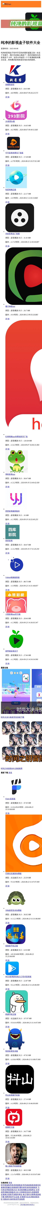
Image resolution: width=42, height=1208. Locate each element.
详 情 (7, 97)
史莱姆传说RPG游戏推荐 (29, 1192)
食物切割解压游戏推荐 (10, 1187)
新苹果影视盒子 (11, 651)
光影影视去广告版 (12, 234)
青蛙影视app (10, 474)
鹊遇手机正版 (10, 1014)
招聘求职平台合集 (12, 1197)
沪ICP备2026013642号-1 (27, 1204)
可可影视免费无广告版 (14, 153)
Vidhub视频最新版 (12, 577)
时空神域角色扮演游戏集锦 (11, 1185)
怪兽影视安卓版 (11, 1051)
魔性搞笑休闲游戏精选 (28, 1187)
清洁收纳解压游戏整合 (26, 1190)
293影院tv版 (10, 121)
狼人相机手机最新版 (13, 1166)
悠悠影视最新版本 (12, 511)
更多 (10, 773)
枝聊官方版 (9, 1127)
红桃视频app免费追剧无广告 (16, 437)
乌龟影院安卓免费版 (13, 910)
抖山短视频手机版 (12, 1095)
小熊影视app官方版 (12, 614)
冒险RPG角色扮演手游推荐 (14, 1199)
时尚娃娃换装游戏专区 (32, 1185)
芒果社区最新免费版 (13, 874)
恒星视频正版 (10, 190)
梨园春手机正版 (11, 946)
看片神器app (10, 306)
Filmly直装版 (10, 799)
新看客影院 (9, 85)
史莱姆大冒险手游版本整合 (11, 1194)
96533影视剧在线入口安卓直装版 (18, 977)
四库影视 (9, 541)
